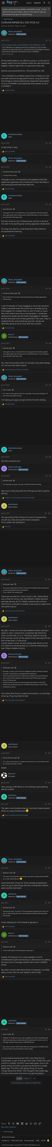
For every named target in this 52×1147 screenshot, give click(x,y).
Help (37, 1140)
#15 (49, 783)
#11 (49, 579)
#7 (50, 385)
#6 (50, 343)
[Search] (49, 2)
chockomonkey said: (10, 172)
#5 (50, 289)
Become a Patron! (8, 1127)
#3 (50, 167)
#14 (49, 753)
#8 (50, 457)
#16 (49, 804)
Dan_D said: (7, 390)
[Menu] (3, 2)
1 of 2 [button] (19, 1078)
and (16, 370)
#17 (49, 868)
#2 (50, 143)
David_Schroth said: (10, 758)
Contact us (5, 1140)
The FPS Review (9, 1137)
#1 (50, 40)
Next (26, 1078)
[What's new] (44, 2)
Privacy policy (29, 1140)
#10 (49, 513)
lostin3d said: (7, 209)
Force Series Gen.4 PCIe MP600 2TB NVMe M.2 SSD (23, 45)
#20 (49, 1029)
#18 (49, 903)
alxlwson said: (8, 873)
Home (43, 1140)
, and (19, 498)
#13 (49, 663)
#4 (50, 204)
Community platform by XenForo (21, 1145)
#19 (49, 942)
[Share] (46, 40)
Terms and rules (17, 1140)
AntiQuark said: (8, 584)
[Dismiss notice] (48, 9)
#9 (50, 476)
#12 (49, 626)
